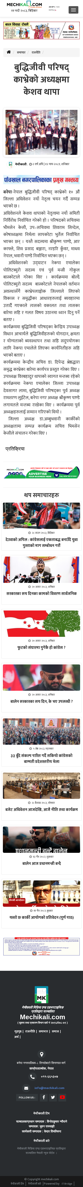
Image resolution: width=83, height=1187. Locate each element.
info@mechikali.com (49, 1088)
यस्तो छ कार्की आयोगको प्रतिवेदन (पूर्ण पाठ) (42, 917)
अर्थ (16, 1036)
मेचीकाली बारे (34, 1184)
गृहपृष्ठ (17, 1031)
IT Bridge (67, 1184)
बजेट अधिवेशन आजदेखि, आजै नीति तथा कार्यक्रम (41, 810)
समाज (55, 1031)
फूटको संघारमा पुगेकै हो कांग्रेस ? (41, 647)
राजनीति (36, 52)
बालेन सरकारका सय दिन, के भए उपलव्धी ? (41, 701)
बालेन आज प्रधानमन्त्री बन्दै (41, 863)
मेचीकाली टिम (17, 1184)
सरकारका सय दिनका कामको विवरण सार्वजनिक (41, 594)
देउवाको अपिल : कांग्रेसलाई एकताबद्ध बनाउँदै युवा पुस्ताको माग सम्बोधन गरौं (42, 543)
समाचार (21, 52)
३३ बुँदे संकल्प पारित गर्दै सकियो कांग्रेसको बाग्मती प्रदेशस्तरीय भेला (41, 759)
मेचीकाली (21, 164)
